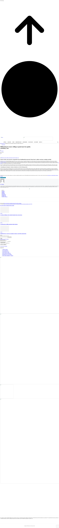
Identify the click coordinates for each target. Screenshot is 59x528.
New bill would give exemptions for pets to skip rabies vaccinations (12, 203)
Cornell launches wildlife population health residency (9, 224)
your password (9, 237)
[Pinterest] (13, 155)
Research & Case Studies (7, 254)
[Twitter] (10, 155)
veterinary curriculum (4, 196)
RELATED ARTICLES (3, 205)
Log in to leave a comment (3, 246)
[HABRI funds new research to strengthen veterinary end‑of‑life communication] (4, 231)
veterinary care (4, 195)
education (3, 191)
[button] (58, 142)
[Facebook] (57, 135)
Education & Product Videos (7, 255)
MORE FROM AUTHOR (10, 205)
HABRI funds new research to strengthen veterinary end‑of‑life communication (13, 233)
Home (1, 143)
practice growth (4, 194)
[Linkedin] (58, 135)
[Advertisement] (9, 173)
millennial (3, 192)
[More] (19, 155)
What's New (3, 143)
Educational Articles (6, 253)
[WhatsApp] (16, 155)
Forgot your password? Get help (4, 239)
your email (9, 241)
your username (9, 236)
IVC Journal (2, 184)
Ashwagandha (5, 249)
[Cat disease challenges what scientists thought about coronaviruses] (4, 212)
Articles (1, 213)
